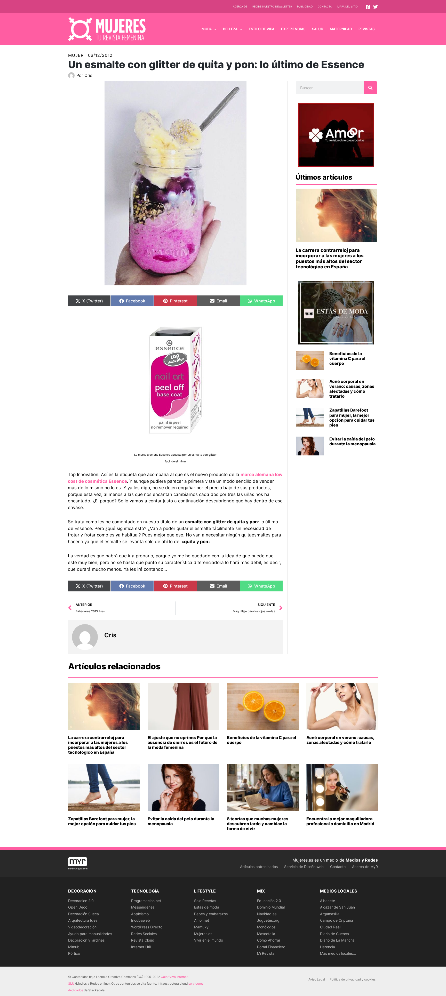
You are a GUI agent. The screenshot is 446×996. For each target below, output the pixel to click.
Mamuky (201, 927)
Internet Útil (141, 947)
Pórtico (74, 953)
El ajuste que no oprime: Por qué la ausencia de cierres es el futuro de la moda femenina (183, 742)
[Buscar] (370, 87)
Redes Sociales (144, 933)
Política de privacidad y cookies (353, 979)
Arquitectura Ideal (83, 920)
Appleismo (140, 914)
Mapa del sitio (347, 6)
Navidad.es (266, 914)
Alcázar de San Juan (337, 907)
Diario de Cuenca (334, 933)
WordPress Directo (146, 927)
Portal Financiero (271, 947)
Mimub (73, 947)
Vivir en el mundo (208, 940)
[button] (214, 28)
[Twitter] (375, 6)
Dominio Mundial (271, 907)
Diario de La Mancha (337, 940)
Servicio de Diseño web (304, 866)
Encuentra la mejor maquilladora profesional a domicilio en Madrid (340, 821)
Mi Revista (265, 953)
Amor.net (201, 920)
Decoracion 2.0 (81, 900)
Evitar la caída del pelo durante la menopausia (352, 441)
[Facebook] (367, 6)
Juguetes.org (268, 920)
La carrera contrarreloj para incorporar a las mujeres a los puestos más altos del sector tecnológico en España (329, 258)
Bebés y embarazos (211, 914)
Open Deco (77, 907)
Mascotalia (266, 933)
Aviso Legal (316, 979)
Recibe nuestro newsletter (272, 6)
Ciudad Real (330, 927)
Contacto (325, 6)
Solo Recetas (205, 900)
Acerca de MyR (365, 866)
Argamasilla (329, 914)
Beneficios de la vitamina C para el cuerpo (347, 358)
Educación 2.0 (269, 900)
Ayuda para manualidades (90, 933)
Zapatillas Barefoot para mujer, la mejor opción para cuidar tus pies (352, 417)
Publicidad (305, 6)
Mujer (76, 55)
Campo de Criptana (336, 920)
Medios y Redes (362, 860)
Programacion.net (146, 900)
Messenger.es (142, 907)
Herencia (327, 947)
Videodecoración (82, 927)
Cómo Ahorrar (268, 940)
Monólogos (266, 927)
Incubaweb (140, 920)
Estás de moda (206, 907)
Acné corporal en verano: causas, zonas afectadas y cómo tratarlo (351, 389)
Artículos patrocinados (259, 866)
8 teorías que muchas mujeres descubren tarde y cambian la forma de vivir (257, 823)
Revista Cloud (142, 940)
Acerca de (240, 6)
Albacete (327, 900)
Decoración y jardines (86, 940)
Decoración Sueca (83, 914)
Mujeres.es (203, 933)
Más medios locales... (338, 953)
